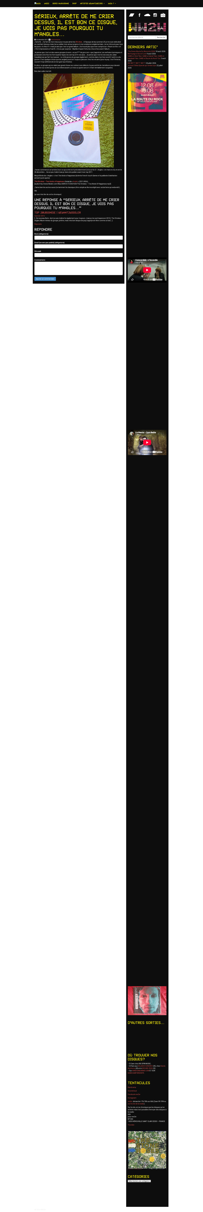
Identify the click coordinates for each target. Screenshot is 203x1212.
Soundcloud (132, 1091)
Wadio (46, 3)
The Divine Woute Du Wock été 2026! (141, 51)
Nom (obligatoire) (41, 234)
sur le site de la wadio (136, 1104)
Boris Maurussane (61, 3)
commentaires (54, 39)
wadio (130, 1101)
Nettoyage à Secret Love (137, 54)
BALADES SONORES (145, 1066)
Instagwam (132, 1098)
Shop (74, 3)
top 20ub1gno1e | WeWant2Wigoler (57, 212)
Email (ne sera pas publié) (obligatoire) (49, 243)
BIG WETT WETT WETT (136, 63)
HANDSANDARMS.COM (140, 1071)
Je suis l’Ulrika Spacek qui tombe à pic (142, 65)
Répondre (38, 224)
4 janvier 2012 (39, 216)
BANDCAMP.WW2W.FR (136, 1073)
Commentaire (39, 260)
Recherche (161, 37)
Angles (75, 181)
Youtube (131, 1125)
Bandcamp (132, 1087)
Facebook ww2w (134, 1094)
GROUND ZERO (147, 1068)
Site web (37, 251)
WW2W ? (111, 3)
